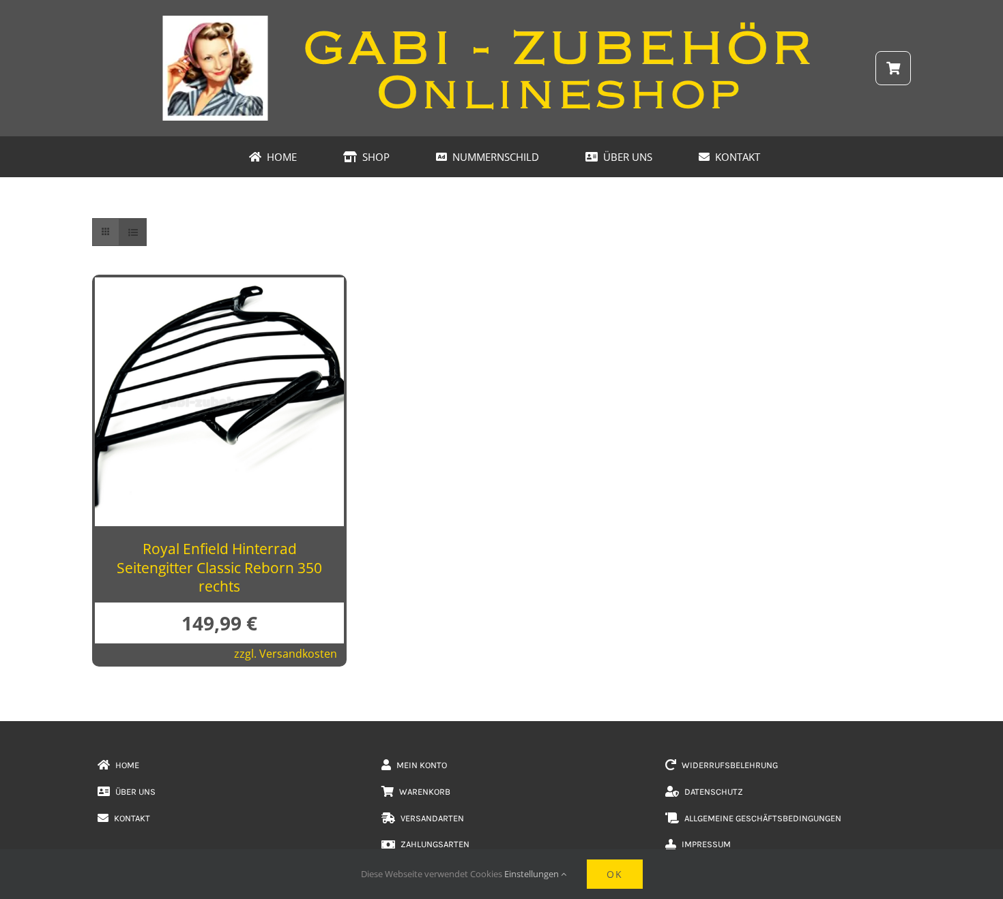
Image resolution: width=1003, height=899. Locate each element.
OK (615, 874)
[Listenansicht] (132, 232)
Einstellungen (532, 874)
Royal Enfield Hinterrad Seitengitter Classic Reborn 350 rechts (219, 567)
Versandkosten (298, 653)
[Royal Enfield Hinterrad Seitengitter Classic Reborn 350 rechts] (219, 288)
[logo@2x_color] (501, 20)
